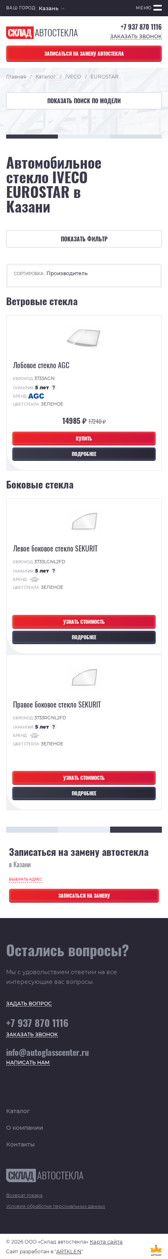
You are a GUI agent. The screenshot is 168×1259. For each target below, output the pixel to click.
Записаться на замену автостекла (84, 53)
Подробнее (84, 453)
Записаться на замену (84, 895)
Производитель (67, 273)
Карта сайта (106, 1241)
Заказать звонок (136, 36)
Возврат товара (24, 1195)
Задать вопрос (29, 1004)
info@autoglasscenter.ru (47, 1052)
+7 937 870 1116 (141, 27)
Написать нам (28, 1063)
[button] (51, 8)
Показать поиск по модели (84, 100)
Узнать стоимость (84, 621)
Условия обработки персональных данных (55, 1206)
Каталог (18, 1111)
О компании (24, 1127)
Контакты (20, 1144)
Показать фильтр (84, 238)
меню (144, 8)
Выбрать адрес (25, 879)
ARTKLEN (69, 1251)
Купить (84, 438)
